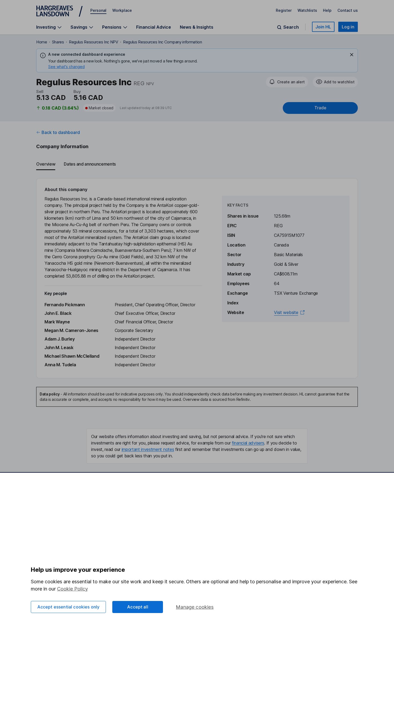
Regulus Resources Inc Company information (162, 41)
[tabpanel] (197, 278)
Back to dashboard (61, 132)
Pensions (111, 27)
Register (284, 10)
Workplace (122, 10)
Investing (46, 27)
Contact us (347, 10)
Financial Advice (153, 27)
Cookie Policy (72, 589)
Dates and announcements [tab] (90, 164)
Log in (348, 26)
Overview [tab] (45, 164)
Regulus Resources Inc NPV (93, 41)
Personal (98, 10)
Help (327, 10)
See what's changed (66, 66)
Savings (78, 27)
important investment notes (148, 449)
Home (41, 41)
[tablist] (197, 164)
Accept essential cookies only (68, 607)
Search (291, 27)
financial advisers (248, 443)
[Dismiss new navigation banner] (351, 54)
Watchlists (307, 10)
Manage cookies (195, 607)
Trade (320, 107)
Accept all (137, 607)
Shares (58, 41)
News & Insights (196, 27)
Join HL (323, 26)
